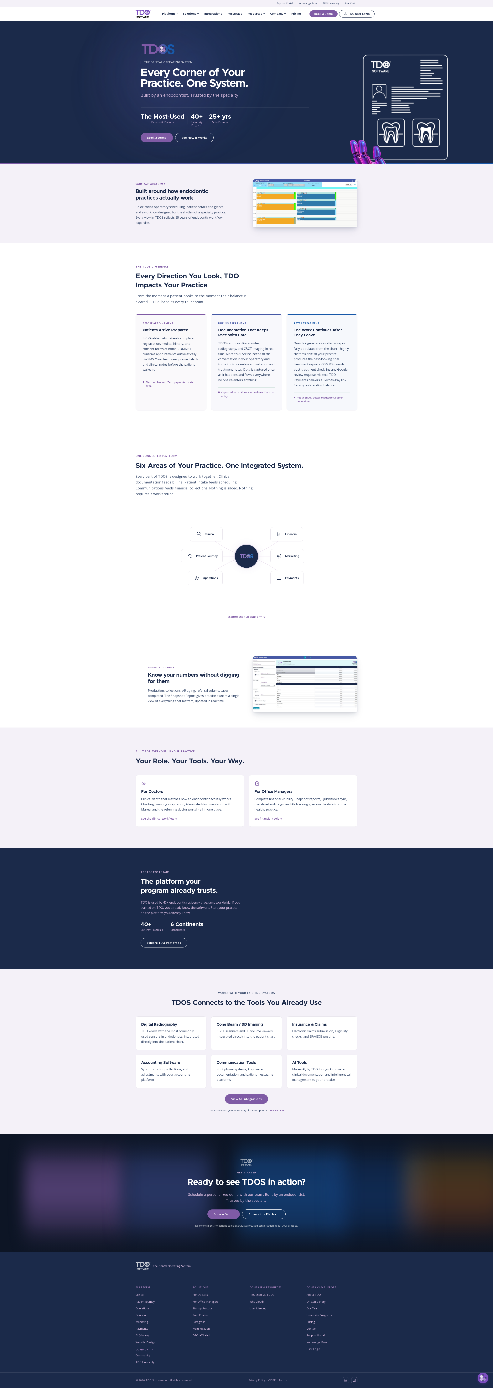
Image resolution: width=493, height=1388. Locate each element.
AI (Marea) (142, 1335)
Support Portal (285, 3)
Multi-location (201, 1328)
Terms (283, 1380)
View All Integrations (246, 1099)
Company (276, 13)
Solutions (189, 13)
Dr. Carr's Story (316, 1301)
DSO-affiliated (201, 1335)
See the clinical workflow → (159, 818)
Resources (254, 13)
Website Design (145, 1342)
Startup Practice (202, 1308)
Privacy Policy (256, 1380)
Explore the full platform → (246, 616)
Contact (311, 1328)
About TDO (314, 1295)
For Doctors (200, 1295)
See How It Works (194, 137)
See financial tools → (268, 818)
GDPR (272, 1380)
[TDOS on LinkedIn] (346, 1380)
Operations (142, 1308)
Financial (141, 1315)
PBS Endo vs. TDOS (262, 1295)
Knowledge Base (308, 3)
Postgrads (234, 13)
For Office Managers (205, 1301)
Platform (168, 13)
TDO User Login (359, 14)
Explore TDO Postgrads (164, 943)
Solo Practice (201, 1315)
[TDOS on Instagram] (354, 1380)
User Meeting (258, 1308)
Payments (142, 1328)
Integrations (213, 13)
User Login (313, 1349)
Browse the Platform (263, 1214)
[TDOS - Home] (143, 14)
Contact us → (276, 1110)
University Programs (319, 1315)
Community (143, 1355)
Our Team (313, 1308)
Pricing (296, 13)
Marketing (142, 1322)
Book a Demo (323, 14)
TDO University (331, 3)
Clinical (140, 1295)
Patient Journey (145, 1301)
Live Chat (350, 3)
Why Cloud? (257, 1301)
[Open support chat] (483, 1378)
